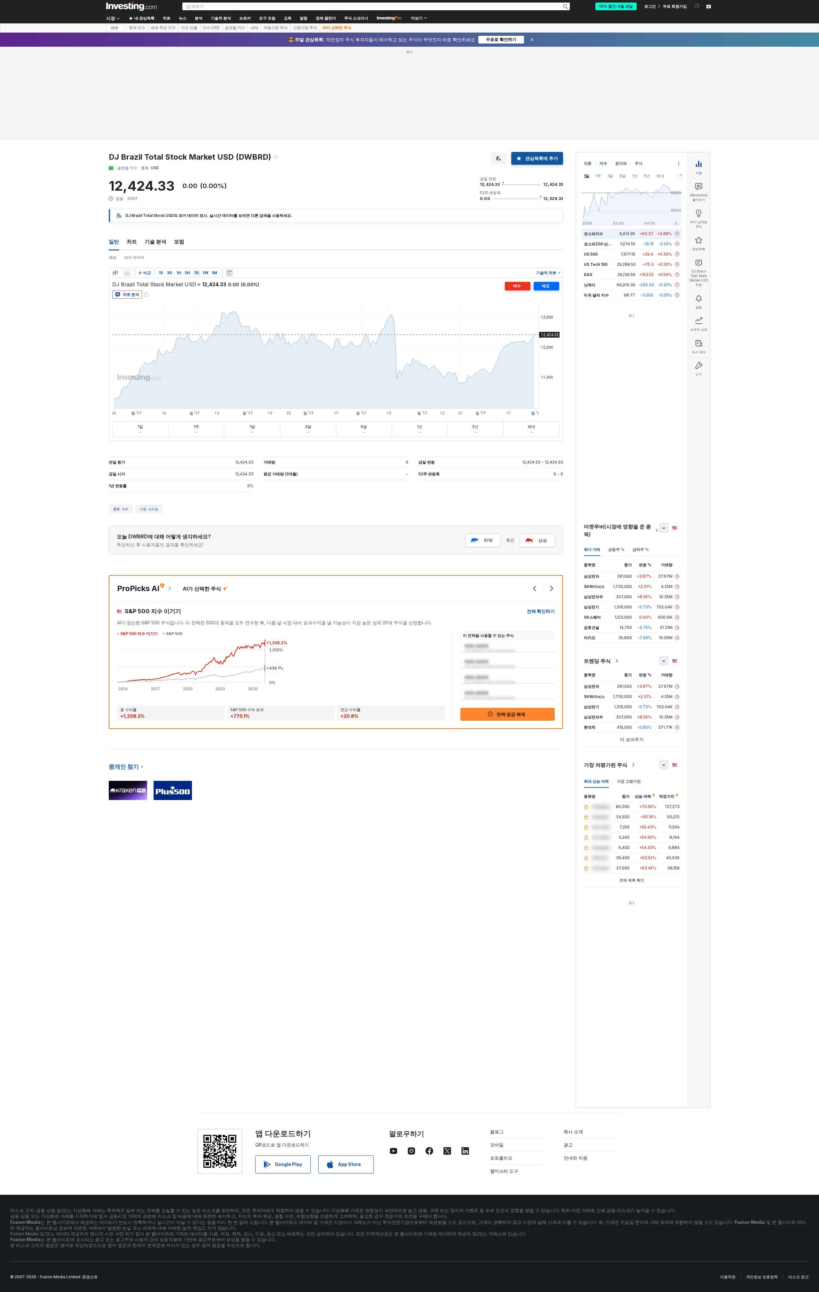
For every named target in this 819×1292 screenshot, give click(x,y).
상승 (542, 540)
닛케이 (589, 284)
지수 (114, 28)
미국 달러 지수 (596, 295)
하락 (488, 540)
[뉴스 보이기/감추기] (229, 272)
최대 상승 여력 (596, 781)
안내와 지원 (575, 1158)
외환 (588, 163)
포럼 (179, 241)
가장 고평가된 (629, 781)
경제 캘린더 (326, 18)
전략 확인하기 (541, 611)
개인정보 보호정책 (762, 1276)
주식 (638, 163)
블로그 (497, 1131)
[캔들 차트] (115, 272)
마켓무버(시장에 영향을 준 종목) (617, 530)
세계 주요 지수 (163, 28)
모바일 (497, 1144)
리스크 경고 (798, 1276)
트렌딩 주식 (597, 661)
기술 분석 (155, 241)
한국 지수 (137, 28)
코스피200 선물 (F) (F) (604, 244)
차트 (132, 241)
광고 (568, 1144)
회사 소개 (573, 1131)
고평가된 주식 (305, 28)
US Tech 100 (596, 264)
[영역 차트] (127, 272)
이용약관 (728, 1276)
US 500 (591, 254)
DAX (588, 274)
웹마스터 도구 (504, 1171)
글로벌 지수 (235, 28)
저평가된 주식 (276, 28)
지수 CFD (211, 28)
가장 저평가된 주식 (605, 765)
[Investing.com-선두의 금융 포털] (131, 6)
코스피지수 (593, 233)
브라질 (153, 509)
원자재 (621, 163)
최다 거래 (592, 549)
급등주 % (616, 549)
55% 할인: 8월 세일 (616, 6)
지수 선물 (189, 28)
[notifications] (697, 6)
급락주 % (640, 549)
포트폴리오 (501, 1158)
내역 (254, 28)
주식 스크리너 (356, 18)
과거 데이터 (134, 257)
